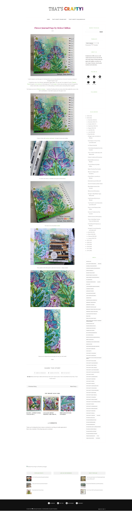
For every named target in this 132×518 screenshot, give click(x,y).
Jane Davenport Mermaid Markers (92, 286)
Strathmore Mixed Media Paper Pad (92, 346)
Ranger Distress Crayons (91, 325)
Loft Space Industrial (92, 145)
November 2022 (91, 121)
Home (48, 19)
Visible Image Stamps (90, 438)
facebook (88, 78)
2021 (88, 240)
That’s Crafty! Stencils (90, 413)
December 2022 (91, 119)
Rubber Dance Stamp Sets (91, 328)
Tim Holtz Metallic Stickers (91, 431)
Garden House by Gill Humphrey (94, 216)
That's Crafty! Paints (90, 374)
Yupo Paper (98, 438)
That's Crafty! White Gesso (91, 392)
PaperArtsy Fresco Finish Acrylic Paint (93, 309)
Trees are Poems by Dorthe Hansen (40, 483)
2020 (88, 242)
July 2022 (90, 130)
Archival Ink (88, 261)
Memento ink (88, 297)
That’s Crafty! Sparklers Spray (91, 408)
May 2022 (90, 134)
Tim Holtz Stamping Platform (91, 433)
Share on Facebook (41, 372)
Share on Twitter (54, 372)
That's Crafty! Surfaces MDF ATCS (92, 385)
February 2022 (91, 236)
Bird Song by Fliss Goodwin (65, 413)
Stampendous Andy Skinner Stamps (92, 341)
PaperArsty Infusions (90, 304)
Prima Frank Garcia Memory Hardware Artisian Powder (93, 321)
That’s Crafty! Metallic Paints (91, 399)
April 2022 (90, 232)
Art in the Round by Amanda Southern (40, 477)
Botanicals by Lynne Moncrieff (94, 181)
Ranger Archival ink (90, 323)
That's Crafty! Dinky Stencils (91, 367)
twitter (94, 78)
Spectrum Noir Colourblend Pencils (93, 337)
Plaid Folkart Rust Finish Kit (91, 313)
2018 (88, 246)
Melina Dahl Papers (35, 376)
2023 (88, 115)
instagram (94, 84)
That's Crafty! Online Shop (59, 19)
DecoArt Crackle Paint (90, 272)
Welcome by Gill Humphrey (93, 191)
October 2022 (91, 124)
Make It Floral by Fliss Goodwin (94, 169)
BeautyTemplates (38, 508)
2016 (88, 250)
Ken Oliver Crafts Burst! (90, 293)
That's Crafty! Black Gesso (91, 360)
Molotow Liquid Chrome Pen (91, 300)
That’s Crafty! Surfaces (90, 415)
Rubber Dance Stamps (90, 330)
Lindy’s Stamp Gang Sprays (91, 295)
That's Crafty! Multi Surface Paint (67, 376)
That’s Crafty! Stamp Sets (90, 410)
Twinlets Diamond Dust (90, 435)
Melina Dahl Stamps (44, 376)
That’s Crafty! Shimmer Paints (91, 406)
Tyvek (98, 435)
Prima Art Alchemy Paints (91, 318)
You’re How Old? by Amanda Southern (94, 490)
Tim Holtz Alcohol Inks (90, 417)
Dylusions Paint (89, 279)
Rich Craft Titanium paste (54, 376)
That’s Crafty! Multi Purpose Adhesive (93, 401)
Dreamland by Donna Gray (37, 490)
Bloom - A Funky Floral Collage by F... (33, 413)
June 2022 (90, 132)
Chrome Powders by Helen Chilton (95, 183)
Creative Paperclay (89, 270)
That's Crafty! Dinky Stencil (91, 365)
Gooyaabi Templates (53, 508)
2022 (88, 117)
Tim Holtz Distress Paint (90, 424)
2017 (88, 248)
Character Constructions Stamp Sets (93, 268)
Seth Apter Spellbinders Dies (91, 332)
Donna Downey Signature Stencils (92, 277)
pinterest (88, 84)
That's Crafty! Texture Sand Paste (92, 390)
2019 (88, 244)
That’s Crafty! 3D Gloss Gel (91, 397)
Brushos (99, 263)
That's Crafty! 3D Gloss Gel (91, 353)
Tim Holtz (98, 415)
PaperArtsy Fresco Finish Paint (92, 311)
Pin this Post (66, 372)
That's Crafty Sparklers (90, 348)
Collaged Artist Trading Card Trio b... (50, 413)
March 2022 (90, 234)
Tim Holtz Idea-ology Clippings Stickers (93, 426)
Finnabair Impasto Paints (91, 281)
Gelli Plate (88, 284)
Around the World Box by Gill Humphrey (94, 483)
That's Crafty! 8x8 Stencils (91, 355)
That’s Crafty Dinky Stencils (91, 394)
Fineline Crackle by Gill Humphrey (95, 157)
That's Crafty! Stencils (90, 383)
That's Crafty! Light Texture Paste (92, 369)
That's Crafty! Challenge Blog (77, 19)
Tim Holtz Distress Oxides (90, 422)
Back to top (101, 509)
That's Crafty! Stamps (90, 381)
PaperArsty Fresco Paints (91, 302)
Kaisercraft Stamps (90, 288)
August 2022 (91, 128)
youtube (99, 78)
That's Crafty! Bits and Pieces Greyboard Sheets (93, 358)
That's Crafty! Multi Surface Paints (92, 372)
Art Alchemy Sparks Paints (91, 263)
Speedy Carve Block (90, 339)
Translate (96, 45)
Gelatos (98, 281)
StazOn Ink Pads (89, 344)
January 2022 (91, 238)
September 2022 (92, 126)
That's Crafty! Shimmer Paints (91, 376)
